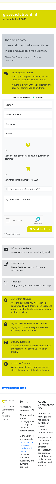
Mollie (33, 330)
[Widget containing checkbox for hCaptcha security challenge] (23, 220)
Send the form (41, 229)
